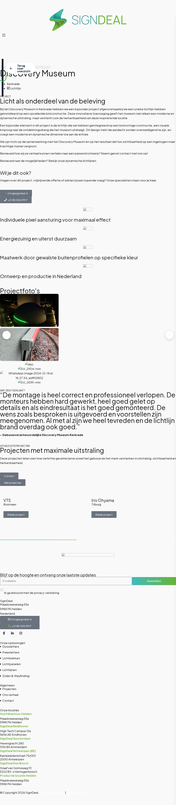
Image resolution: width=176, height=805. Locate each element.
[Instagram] (21, 633)
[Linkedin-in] (12, 633)
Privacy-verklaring (52, 792)
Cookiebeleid (76, 792)
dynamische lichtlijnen (80, 161)
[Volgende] (172, 540)
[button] (6, 335)
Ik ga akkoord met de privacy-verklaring (31, 593)
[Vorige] (161, 540)
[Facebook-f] (4, 633)
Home (4, 66)
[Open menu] (4, 35)
